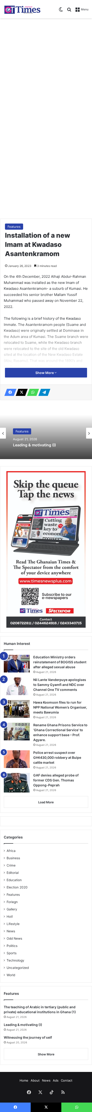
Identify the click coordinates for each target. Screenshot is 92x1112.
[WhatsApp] (31, 392)
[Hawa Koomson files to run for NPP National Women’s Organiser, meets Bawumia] (17, 709)
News (11, 931)
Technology (15, 960)
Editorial (13, 873)
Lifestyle (13, 924)
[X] (20, 392)
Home (24, 1080)
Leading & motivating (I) (34, 445)
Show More (44, 373)
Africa (11, 851)
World (11, 975)
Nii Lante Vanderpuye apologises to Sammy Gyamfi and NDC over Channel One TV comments (59, 685)
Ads (56, 1080)
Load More (46, 802)
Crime (11, 865)
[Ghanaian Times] (22, 9)
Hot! (10, 916)
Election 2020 (17, 887)
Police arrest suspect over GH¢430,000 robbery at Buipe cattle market (57, 757)
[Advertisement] (46, 69)
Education (14, 880)
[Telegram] (43, 392)
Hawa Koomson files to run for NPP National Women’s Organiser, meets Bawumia (60, 707)
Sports (12, 953)
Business (13, 858)
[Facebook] (9, 392)
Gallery (12, 909)
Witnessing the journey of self (28, 1037)
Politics (12, 946)
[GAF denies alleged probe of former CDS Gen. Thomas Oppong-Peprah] (17, 783)
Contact (66, 1080)
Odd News (14, 938)
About (35, 1080)
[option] (46, 433)
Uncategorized (18, 968)
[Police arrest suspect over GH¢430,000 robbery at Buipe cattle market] (17, 759)
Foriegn (12, 902)
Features (14, 226)
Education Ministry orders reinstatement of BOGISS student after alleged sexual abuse (59, 662)
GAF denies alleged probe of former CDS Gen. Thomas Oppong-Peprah (56, 780)
